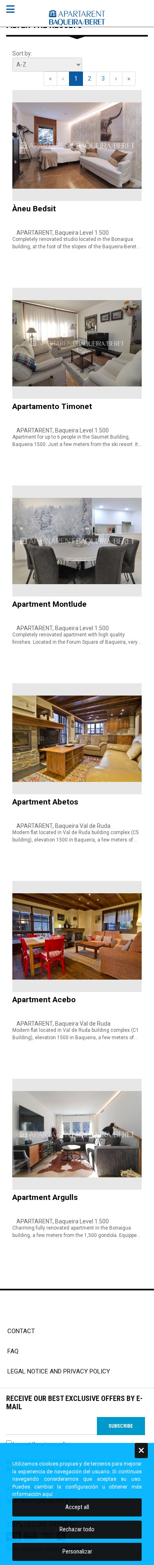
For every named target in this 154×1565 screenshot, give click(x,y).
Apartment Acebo (44, 999)
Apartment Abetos (45, 802)
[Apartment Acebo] (77, 936)
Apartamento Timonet (52, 406)
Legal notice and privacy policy (58, 1371)
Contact (21, 1331)
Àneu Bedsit (34, 208)
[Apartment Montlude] (77, 540)
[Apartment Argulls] (77, 1134)
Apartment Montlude (49, 604)
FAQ (12, 1351)
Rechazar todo (77, 1529)
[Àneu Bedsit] (77, 145)
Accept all (77, 1507)
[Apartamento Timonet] (77, 343)
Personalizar (77, 1551)
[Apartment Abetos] (77, 738)
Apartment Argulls (45, 1197)
